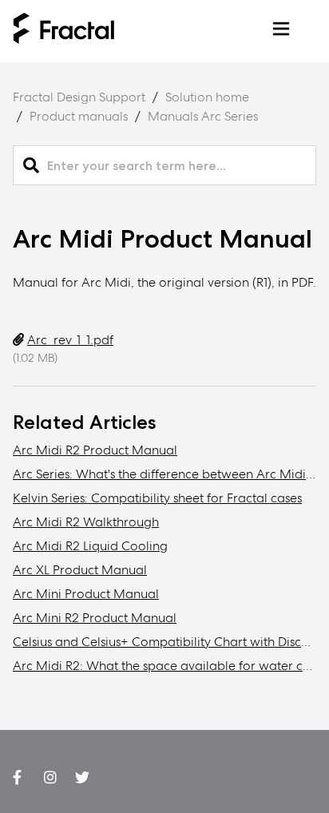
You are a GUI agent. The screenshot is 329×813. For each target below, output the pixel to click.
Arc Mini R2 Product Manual (94, 617)
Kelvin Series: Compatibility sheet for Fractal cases (157, 498)
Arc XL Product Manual (80, 569)
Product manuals (79, 116)
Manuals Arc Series (203, 116)
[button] (281, 31)
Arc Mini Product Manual (86, 593)
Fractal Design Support (79, 97)
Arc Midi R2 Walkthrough (86, 522)
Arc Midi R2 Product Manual (95, 450)
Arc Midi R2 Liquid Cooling (90, 545)
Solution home (207, 97)
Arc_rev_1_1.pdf (70, 339)
